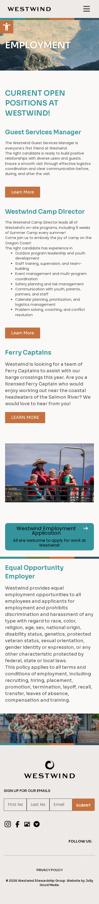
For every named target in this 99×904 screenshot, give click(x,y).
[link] (6, 26)
